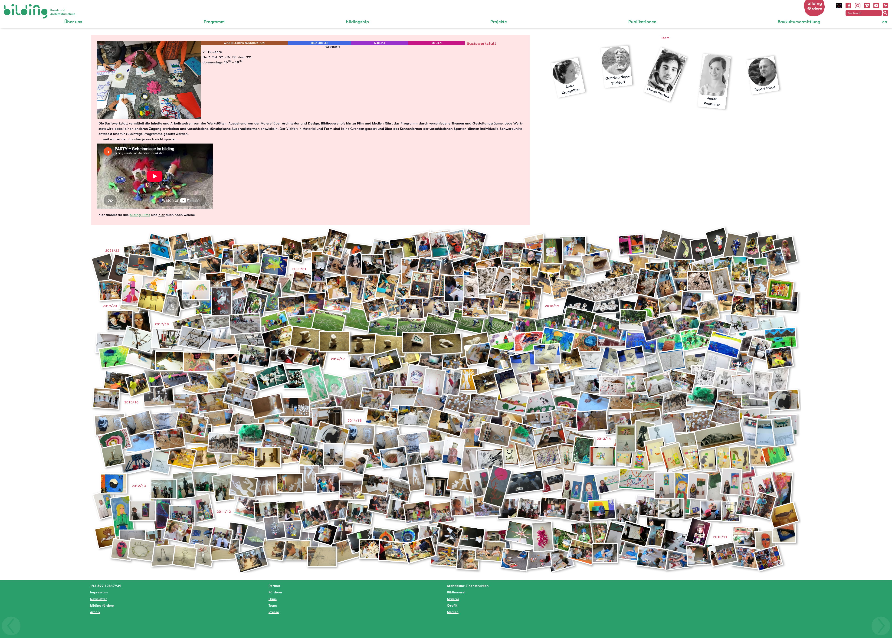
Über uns (73, 21)
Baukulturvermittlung (799, 21)
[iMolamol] (839, 5)
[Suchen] (885, 13)
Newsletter (98, 599)
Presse (274, 612)
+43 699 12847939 (105, 585)
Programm (214, 21)
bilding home (14, 7)
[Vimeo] (867, 5)
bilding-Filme (140, 215)
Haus (273, 599)
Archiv (95, 612)
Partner (274, 585)
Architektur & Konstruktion (468, 585)
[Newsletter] (885, 5)
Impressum (99, 592)
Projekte (498, 21)
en (884, 21)
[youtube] (876, 5)
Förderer (275, 592)
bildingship (357, 21)
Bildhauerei (456, 592)
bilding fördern (814, 6)
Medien (453, 612)
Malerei (453, 599)
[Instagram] (857, 5)
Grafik (452, 605)
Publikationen (642, 21)
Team (273, 605)
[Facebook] (848, 5)
